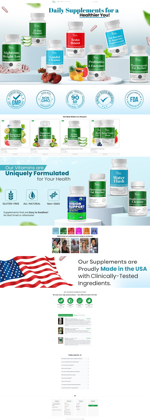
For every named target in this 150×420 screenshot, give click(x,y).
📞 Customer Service (67, 412)
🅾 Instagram (78, 406)
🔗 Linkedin (78, 409)
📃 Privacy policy (67, 409)
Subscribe (93, 405)
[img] (76, 315)
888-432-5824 (55, 407)
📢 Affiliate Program (67, 414)
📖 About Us (66, 406)
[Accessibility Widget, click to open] (149, 210)
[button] (93, 2)
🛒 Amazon (78, 403)
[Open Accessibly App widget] (75, 395)
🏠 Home (65, 403)
